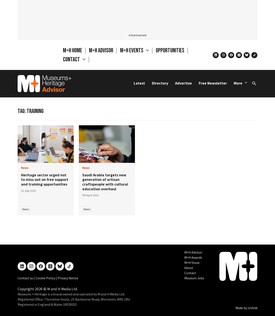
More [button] (238, 83)
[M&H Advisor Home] (44, 83)
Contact (190, 273)
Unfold (252, 308)
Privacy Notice (68, 278)
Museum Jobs (194, 278)
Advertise (183, 83)
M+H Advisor (101, 50)
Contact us (26, 278)
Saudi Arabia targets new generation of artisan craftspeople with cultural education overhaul (105, 181)
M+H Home (72, 50)
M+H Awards (193, 257)
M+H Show (191, 262)
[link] (46, 144)
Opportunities (170, 50)
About (188, 268)
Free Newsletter (213, 83)
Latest (139, 83)
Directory (160, 83)
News (25, 209)
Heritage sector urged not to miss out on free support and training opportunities (44, 179)
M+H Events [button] (132, 50)
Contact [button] (72, 59)
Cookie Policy (45, 278)
